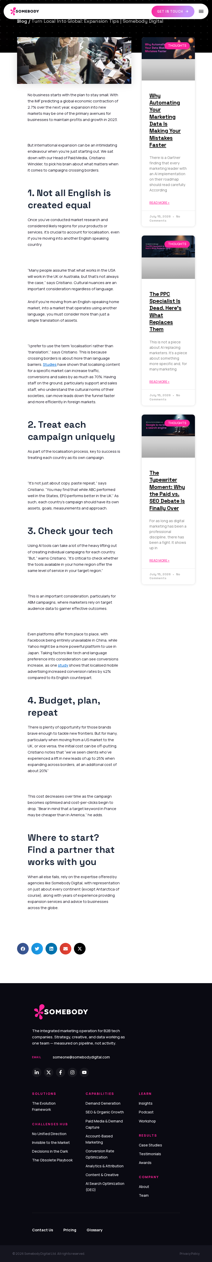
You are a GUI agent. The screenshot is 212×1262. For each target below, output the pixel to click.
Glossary (95, 1229)
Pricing (69, 1229)
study (63, 665)
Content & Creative (102, 1174)
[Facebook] (60, 1072)
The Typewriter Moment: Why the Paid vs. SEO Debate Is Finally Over (167, 490)
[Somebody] (27, 11)
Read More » (159, 202)
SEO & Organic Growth (105, 1112)
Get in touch (170, 11)
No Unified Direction (49, 1133)
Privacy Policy (190, 1253)
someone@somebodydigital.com (81, 1057)
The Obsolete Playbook (52, 1160)
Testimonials (150, 1153)
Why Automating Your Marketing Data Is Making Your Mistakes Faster (165, 120)
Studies (50, 364)
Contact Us (42, 1229)
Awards (145, 1162)
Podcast (146, 1112)
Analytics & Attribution (105, 1165)
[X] (48, 1072)
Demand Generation (103, 1103)
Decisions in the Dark (50, 1151)
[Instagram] (72, 1072)
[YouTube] (84, 1072)
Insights (146, 1103)
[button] (23, 948)
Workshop (147, 1121)
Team (144, 1195)
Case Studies (150, 1145)
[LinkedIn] (36, 1072)
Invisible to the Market (51, 1142)
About (144, 1186)
